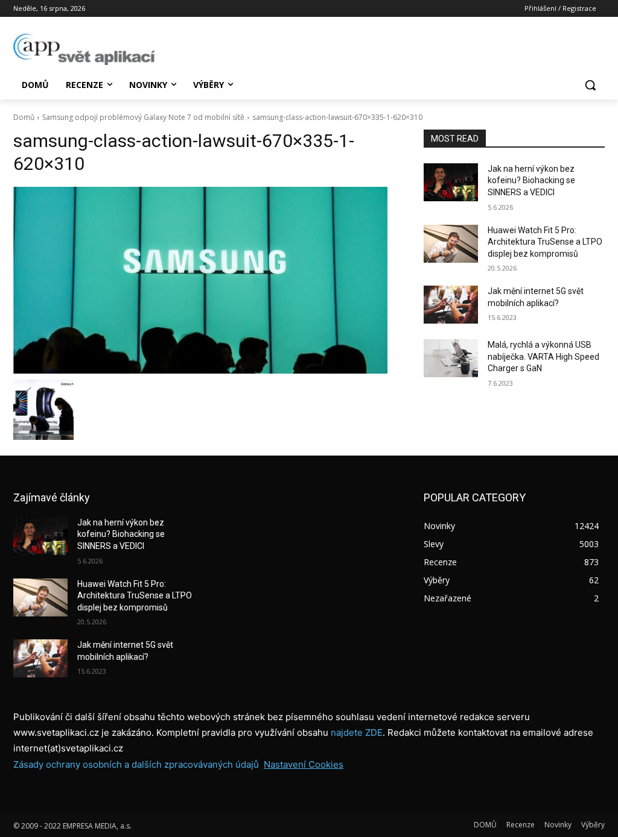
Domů (23, 117)
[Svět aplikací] (84, 49)
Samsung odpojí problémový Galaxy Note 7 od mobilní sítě (143, 117)
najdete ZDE (357, 732)
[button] (590, 85)
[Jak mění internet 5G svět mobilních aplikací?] (451, 305)
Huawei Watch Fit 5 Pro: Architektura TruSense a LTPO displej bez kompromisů (545, 242)
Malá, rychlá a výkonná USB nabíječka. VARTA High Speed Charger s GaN (543, 356)
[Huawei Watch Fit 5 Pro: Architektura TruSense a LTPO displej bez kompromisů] (451, 244)
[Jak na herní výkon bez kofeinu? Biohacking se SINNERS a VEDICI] (451, 182)
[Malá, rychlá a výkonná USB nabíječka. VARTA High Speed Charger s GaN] (451, 358)
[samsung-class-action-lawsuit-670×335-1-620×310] (206, 280)
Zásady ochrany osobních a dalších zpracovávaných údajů (136, 764)
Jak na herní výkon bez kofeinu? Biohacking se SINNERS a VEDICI (531, 180)
